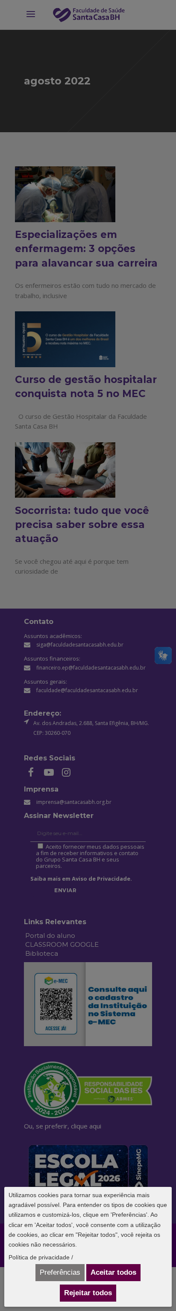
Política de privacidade (39, 1257)
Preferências (60, 1272)
